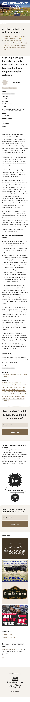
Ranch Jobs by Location (9, 637)
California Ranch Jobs (8, 374)
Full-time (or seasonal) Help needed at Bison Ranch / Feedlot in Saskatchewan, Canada (15, 47)
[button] (15, 17)
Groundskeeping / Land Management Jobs (14, 385)
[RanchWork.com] (15, 682)
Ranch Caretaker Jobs (8, 392)
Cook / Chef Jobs (16, 383)
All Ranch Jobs (6, 383)
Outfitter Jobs (10, 389)
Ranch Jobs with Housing (14, 396)
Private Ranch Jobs (19, 389)
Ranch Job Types (7, 635)
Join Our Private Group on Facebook (12, 649)
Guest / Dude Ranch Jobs (9, 387)
